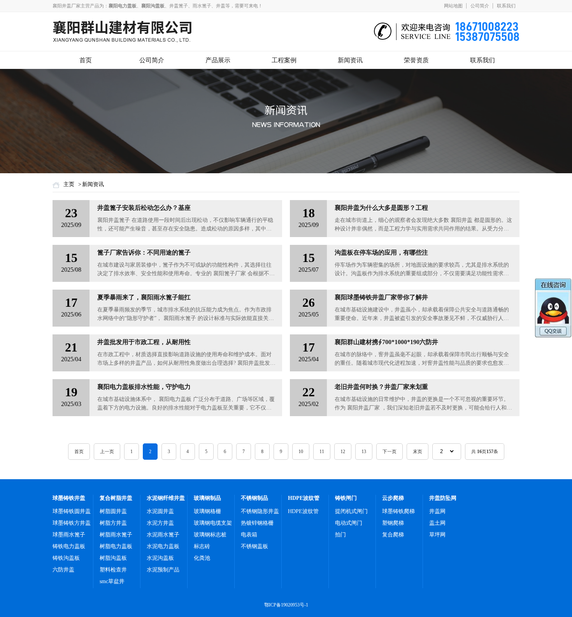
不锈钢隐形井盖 (260, 511)
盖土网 (437, 523)
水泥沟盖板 (160, 558)
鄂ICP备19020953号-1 (286, 605)
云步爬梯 (393, 498)
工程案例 (284, 60)
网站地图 (453, 6)
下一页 (390, 451)
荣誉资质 (416, 60)
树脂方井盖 (113, 523)
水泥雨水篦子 (163, 535)
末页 (417, 451)
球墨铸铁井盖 (69, 498)
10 (300, 451)
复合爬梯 (393, 535)
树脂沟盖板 (113, 558)
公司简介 (479, 6)
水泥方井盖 (160, 523)
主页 (68, 184)
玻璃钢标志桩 (210, 535)
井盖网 (437, 511)
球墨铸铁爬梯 (398, 511)
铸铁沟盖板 (66, 558)
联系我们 (506, 6)
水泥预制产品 (163, 570)
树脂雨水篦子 (116, 535)
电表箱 (249, 535)
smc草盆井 (112, 581)
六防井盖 (63, 570)
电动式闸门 (348, 523)
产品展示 (217, 60)
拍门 (340, 535)
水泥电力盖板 (163, 546)
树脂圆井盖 (113, 511)
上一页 (107, 451)
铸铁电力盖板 (69, 546)
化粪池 (202, 558)
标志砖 (202, 546)
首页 (85, 60)
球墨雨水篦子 (69, 535)
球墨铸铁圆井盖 (72, 511)
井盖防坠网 (442, 498)
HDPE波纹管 (303, 498)
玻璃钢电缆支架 (213, 523)
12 (342, 451)
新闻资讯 (350, 60)
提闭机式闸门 (351, 511)
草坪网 (437, 535)
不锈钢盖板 (254, 546)
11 (321, 451)
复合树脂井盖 (116, 498)
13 (363, 451)
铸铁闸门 (346, 498)
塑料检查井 (113, 570)
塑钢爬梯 (393, 523)
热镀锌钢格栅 (257, 523)
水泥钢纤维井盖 (166, 498)
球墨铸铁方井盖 (72, 523)
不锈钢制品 (254, 498)
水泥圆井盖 (160, 511)
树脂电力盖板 (116, 546)
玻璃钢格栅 (207, 511)
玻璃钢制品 (207, 498)
